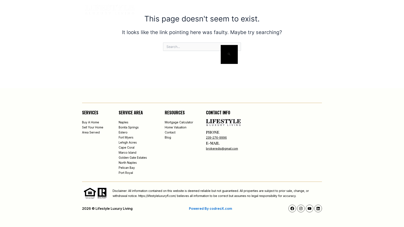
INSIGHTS (254, 10)
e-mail (212, 143)
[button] (294, 10)
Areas (236, 10)
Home (177, 10)
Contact (275, 10)
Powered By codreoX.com (210, 208)
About (194, 10)
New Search (215, 10)
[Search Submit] (229, 54)
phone (212, 132)
